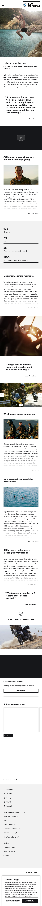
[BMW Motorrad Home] (31, 5)
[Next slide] (40, 395)
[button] (3, 4)
